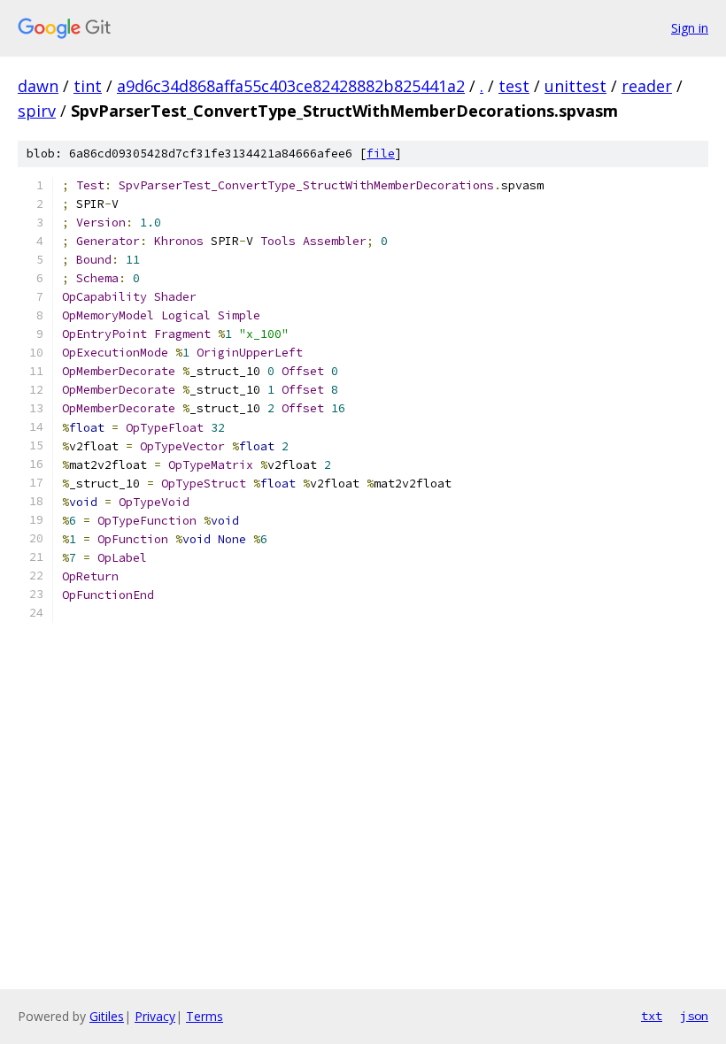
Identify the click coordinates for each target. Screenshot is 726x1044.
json (694, 1016)
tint (87, 85)
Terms (204, 1016)
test (513, 85)
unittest (575, 85)
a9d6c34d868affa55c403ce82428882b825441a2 (291, 85)
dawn (38, 85)
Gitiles (106, 1016)
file (381, 153)
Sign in (689, 27)
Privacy (155, 1016)
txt (651, 1016)
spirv (37, 110)
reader (647, 85)
